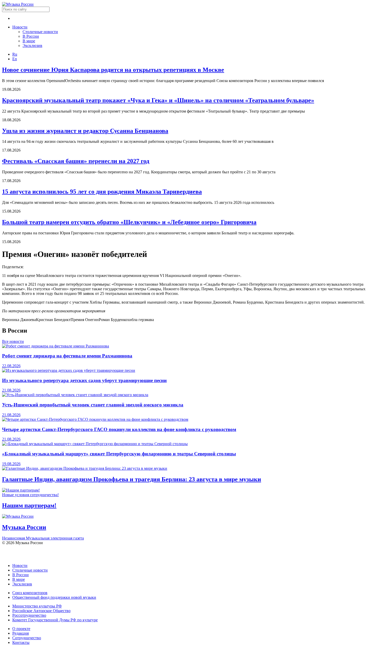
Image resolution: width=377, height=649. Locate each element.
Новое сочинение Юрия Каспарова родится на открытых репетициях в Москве (113, 69)
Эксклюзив (32, 45)
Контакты (20, 642)
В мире (29, 41)
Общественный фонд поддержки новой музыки (54, 597)
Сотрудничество (26, 638)
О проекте (21, 628)
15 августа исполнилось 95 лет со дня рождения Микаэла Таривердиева (102, 191)
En (14, 59)
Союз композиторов (29, 593)
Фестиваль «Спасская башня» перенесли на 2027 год (75, 161)
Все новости (13, 341)
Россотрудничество (29, 615)
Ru (14, 54)
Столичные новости (40, 31)
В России (31, 36)
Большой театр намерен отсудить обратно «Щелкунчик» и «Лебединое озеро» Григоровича (129, 222)
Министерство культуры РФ (37, 606)
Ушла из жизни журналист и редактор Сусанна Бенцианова (85, 130)
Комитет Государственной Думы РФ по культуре (55, 620)
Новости (19, 27)
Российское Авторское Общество (41, 610)
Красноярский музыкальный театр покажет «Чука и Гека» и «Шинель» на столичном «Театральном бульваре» (158, 100)
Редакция (20, 633)
